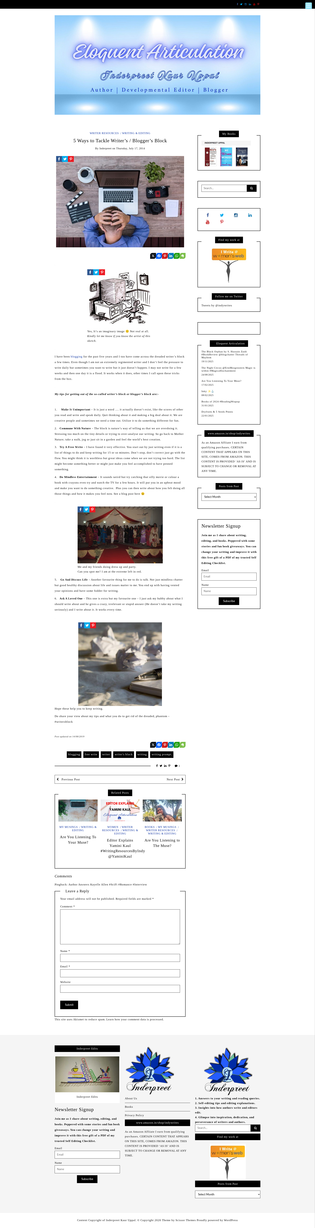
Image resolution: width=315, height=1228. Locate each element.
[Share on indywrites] (153, 256)
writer (106, 754)
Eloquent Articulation (230, 343)
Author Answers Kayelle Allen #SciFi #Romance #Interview (107, 884)
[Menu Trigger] (308, 5)
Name (65, 951)
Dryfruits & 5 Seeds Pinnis (217, 411)
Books (150, 827)
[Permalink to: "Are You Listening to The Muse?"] (162, 811)
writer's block (124, 754)
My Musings (68, 827)
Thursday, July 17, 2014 (130, 148)
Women (112, 827)
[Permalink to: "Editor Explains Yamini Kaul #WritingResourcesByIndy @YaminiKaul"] (120, 811)
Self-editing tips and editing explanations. (226, 1103)
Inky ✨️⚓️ (207, 391)
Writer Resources (104, 133)
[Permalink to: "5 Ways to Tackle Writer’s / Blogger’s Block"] (120, 201)
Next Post (173, 779)
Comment (67, 906)
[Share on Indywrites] (165, 256)
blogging (77, 356)
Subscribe (229, 601)
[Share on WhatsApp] (177, 256)
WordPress (231, 1220)
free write (91, 754)
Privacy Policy (134, 1115)
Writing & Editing (136, 133)
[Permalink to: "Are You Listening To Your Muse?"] (77, 811)
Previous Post (70, 779)
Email (65, 966)
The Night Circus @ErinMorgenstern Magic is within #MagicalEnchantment (228, 369)
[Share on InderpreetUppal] (159, 256)
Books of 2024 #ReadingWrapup (220, 401)
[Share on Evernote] (183, 256)
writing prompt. (162, 754)
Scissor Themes (186, 1220)
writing (142, 754)
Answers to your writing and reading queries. (229, 1098)
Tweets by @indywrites (216, 305)
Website (65, 982)
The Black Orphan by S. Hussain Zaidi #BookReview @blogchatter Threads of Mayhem (224, 354)
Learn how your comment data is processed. (135, 1019)
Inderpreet (105, 148)
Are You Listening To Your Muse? (221, 381)
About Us (131, 1098)
